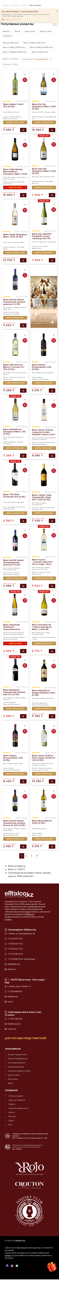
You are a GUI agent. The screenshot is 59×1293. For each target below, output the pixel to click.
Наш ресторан (15, 187)
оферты (8, 1255)
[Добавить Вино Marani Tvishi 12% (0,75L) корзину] (23, 130)
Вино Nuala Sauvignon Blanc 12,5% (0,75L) (15, 235)
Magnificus (44, 703)
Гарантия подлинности (18, 1108)
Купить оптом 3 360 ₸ (44, 709)
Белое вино (13, 1079)
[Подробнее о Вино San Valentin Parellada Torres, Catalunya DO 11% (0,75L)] (44, 213)
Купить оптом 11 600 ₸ (15, 253)
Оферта (11, 1104)
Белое (17, 31)
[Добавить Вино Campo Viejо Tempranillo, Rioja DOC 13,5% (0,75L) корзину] (52, 521)
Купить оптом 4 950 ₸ (44, 383)
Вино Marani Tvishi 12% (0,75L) (13, 105)
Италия (6, 377)
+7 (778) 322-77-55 (14, 949)
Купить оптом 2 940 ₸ (44, 839)
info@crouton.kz (14, 1024)
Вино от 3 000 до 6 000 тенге (35, 43)
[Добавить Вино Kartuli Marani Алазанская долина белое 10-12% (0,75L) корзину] (23, 846)
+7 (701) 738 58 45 (14, 1019)
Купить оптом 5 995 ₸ (44, 513)
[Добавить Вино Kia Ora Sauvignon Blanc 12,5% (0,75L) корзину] (52, 130)
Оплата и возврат (15, 1096)
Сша (4, 507)
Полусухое (7, 36)
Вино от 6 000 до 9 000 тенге (14, 47)
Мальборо (49, 117)
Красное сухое (46, 31)
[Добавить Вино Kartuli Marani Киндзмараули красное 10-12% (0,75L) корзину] (23, 586)
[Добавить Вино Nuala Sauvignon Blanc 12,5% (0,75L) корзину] (23, 260)
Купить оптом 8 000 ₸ (44, 448)
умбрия (42, 442)
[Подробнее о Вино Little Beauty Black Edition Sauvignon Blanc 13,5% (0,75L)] (15, 149)
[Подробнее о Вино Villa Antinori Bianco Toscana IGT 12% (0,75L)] (15, 344)
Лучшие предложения (17, 1054)
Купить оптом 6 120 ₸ (44, 643)
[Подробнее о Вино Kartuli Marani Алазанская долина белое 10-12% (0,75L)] (15, 800)
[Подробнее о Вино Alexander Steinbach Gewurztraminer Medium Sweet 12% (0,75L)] (15, 604)
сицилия (42, 572)
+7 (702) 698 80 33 (14, 991)
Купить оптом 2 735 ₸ (15, 839)
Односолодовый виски (18, 1058)
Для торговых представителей (25, 1038)
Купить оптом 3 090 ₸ (15, 318)
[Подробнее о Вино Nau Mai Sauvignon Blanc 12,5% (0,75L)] (44, 148)
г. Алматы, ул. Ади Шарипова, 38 (21, 933)
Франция (35, 637)
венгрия (6, 637)
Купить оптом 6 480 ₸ (15, 448)
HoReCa (11, 1112)
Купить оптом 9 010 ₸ (44, 122)
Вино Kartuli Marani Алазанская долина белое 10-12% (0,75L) (14, 823)
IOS (13, 1149)
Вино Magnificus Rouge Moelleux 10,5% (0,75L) (43, 692)
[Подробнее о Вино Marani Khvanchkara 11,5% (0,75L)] (15, 735)
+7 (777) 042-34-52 (15, 954)
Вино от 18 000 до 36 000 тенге (15, 52)
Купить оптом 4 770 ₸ (15, 513)
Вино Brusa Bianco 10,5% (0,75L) (42, 822)
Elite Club (12, 1116)
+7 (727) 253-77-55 (14, 938)
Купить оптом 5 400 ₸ (44, 578)
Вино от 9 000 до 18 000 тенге (41, 47)
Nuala (5, 249)
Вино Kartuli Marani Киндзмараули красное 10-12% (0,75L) (13, 563)
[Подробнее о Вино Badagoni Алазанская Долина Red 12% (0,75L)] (15, 669)
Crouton (8, 919)
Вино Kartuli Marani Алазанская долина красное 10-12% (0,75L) (14, 303)
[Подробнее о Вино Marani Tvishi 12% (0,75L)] (15, 84)
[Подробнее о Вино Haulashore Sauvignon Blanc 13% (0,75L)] (15, 409)
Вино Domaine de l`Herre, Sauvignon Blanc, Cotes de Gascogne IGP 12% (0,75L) (42, 629)
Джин (10, 1083)
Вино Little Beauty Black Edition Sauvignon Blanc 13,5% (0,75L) (15, 172)
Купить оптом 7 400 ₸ (15, 122)
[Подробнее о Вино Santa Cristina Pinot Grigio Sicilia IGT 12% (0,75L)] (44, 735)
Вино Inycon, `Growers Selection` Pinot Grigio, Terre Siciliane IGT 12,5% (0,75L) (43, 564)
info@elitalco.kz (13, 964)
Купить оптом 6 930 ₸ (44, 253)
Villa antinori (21, 377)
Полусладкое (13, 119)
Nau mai (35, 183)
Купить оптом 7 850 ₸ (15, 774)
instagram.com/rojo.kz (12, 19)
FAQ (10, 1124)
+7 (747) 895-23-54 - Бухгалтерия (21, 959)
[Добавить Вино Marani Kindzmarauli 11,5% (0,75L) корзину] (52, 390)
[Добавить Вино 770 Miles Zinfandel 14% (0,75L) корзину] (23, 521)
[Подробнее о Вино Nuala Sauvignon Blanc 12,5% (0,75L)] (15, 214)
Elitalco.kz (30, 914)
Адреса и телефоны (16, 1100)
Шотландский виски (16, 1062)
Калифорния (12, 507)
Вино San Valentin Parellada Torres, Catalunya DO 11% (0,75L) (41, 237)
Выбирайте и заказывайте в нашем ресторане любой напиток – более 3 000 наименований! (26, 15)
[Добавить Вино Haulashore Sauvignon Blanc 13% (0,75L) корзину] (23, 456)
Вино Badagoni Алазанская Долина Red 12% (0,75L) (14, 692)
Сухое (39, 248)
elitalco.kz (11, 969)
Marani (18, 117)
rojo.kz (10, 1001)
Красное (6, 31)
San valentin (43, 246)
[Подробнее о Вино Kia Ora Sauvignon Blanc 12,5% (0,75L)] (44, 84)
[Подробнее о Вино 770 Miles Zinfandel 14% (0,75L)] (15, 474)
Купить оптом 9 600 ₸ (44, 774)
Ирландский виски (16, 1067)
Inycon (48, 572)
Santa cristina (50, 442)
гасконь (43, 637)
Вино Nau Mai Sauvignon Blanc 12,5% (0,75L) (44, 171)
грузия (5, 117)
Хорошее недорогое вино (19, 1071)
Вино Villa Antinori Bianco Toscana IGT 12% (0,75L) (13, 367)
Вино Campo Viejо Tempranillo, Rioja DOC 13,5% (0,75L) (42, 497)
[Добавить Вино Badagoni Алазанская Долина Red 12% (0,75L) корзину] (23, 716)
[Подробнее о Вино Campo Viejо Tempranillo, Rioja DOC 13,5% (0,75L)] (44, 474)
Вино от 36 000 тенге (40, 52)
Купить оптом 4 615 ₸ (15, 578)
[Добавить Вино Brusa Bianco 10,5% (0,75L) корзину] (52, 846)
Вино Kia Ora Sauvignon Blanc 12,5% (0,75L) (44, 106)
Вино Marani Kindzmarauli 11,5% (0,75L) (41, 367)
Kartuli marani (14, 312)
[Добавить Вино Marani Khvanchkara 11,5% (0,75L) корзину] (23, 781)
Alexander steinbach (17, 637)
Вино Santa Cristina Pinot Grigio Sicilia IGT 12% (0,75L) (44, 757)
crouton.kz (11, 1029)
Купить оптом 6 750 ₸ (44, 187)
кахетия (13, 117)
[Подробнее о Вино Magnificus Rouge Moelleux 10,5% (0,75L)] (44, 670)
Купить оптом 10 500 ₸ (15, 383)
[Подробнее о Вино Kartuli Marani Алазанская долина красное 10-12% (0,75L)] (15, 279)
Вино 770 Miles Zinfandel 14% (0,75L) (14, 495)
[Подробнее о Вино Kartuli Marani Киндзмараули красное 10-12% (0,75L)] (15, 539)
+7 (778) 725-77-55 (14, 944)
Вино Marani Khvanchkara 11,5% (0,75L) (13, 757)
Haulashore (7, 444)
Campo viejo (49, 508)
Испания (35, 246)
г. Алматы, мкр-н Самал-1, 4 (19, 986)
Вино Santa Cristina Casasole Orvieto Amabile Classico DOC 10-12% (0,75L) (43, 433)
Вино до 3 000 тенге (10, 43)
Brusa (40, 833)
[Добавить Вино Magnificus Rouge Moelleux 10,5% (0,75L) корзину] (52, 716)
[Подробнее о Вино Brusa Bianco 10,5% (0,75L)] (44, 800)
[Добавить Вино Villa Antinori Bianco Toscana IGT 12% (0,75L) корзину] (23, 390)
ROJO (27, 912)
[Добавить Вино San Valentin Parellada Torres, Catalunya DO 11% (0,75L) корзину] (52, 260)
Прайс (11, 1120)
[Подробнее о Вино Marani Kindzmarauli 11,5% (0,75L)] (44, 344)
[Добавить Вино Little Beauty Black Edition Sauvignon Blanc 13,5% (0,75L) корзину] (23, 195)
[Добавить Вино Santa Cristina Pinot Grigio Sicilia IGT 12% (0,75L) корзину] (52, 781)
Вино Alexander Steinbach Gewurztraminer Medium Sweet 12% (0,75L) (13, 629)
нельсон (20, 442)
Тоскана (13, 377)
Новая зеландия (38, 117)
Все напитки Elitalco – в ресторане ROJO (20, 11)
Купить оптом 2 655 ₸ (15, 709)
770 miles (21, 507)
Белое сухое (30, 31)
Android (18, 1149)
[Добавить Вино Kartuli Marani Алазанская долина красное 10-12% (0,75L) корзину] (23, 325)
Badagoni (12, 702)
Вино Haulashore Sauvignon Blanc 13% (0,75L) (14, 431)
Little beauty (7, 184)
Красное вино (14, 1075)
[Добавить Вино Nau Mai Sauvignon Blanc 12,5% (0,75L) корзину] (52, 195)
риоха (42, 508)
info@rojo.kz (12, 996)
